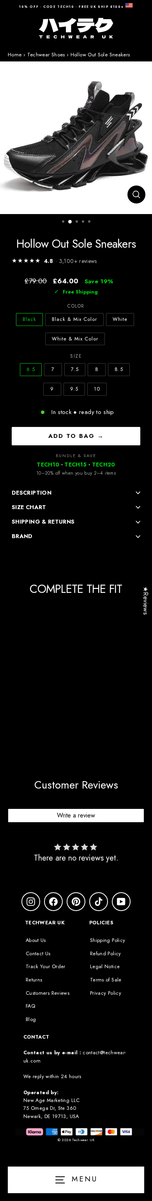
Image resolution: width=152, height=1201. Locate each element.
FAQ (30, 1006)
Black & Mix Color (74, 319)
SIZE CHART (29, 507)
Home (14, 54)
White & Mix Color (75, 338)
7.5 (75, 369)
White (120, 319)
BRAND (22, 536)
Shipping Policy (107, 940)
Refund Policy (105, 953)
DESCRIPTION (31, 493)
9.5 (74, 389)
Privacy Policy (105, 993)
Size (76, 356)
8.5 (119, 369)
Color (76, 306)
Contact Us (38, 953)
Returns (34, 979)
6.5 (31, 369)
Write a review (76, 815)
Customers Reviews (47, 993)
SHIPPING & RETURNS (43, 522)
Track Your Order (45, 966)
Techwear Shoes (46, 54)
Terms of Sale (106, 979)
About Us (36, 940)
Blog (31, 1019)
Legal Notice (105, 966)
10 (97, 389)
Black (29, 319)
